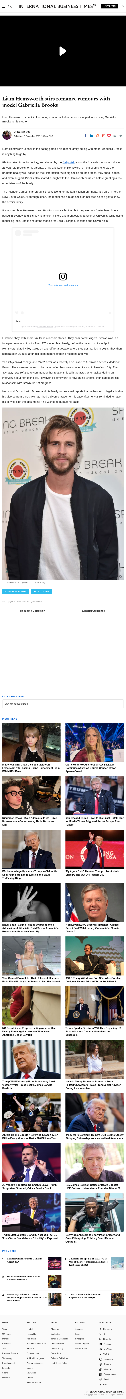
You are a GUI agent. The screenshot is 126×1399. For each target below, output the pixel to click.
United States (81, 1348)
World (4, 1329)
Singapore (79, 1339)
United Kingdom (82, 1344)
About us (55, 1329)
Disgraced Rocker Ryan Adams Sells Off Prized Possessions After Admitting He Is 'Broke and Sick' (29, 821)
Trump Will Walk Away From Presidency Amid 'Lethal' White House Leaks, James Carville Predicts (28, 1085)
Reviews (6, 1378)
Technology (7, 1358)
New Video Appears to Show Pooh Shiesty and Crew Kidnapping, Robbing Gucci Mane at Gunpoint (92, 1238)
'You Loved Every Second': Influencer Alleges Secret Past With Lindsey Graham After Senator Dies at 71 (92, 928)
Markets (6, 1339)
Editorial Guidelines (93, 611)
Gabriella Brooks (45, 326)
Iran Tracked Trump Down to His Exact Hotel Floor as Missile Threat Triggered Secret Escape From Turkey (94, 821)
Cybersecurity (33, 1353)
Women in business (35, 1363)
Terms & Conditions (59, 1339)
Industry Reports (34, 1382)
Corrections (56, 1353)
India (77, 1334)
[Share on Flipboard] (103, 135)
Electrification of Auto (36, 1344)
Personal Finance (10, 1353)
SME (4, 1348)
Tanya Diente (23, 131)
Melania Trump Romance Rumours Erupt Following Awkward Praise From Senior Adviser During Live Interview (93, 1085)
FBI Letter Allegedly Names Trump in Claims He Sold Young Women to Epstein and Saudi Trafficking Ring (29, 874)
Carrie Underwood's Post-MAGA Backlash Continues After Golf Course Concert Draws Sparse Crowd (90, 768)
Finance (30, 1348)
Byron (18, 321)
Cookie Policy (57, 1348)
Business (6, 1344)
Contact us (56, 1334)
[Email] (115, 135)
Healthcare (31, 1339)
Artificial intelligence (35, 1358)
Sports (5, 1373)
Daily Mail (69, 162)
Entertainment (8, 1363)
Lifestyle (6, 1368)
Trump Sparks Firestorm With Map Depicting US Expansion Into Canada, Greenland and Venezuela (93, 1031)
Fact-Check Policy (59, 1363)
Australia (79, 1329)
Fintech (30, 1378)
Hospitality (31, 1334)
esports (30, 1368)
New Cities (31, 1373)
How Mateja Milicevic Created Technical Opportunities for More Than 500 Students (27, 1297)
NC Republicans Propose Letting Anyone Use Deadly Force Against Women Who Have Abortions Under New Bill (29, 1031)
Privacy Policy (57, 1344)
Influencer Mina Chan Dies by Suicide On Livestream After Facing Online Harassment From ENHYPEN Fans (31, 768)
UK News (6, 1334)
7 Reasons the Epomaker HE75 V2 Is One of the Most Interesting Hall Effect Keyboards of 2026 (88, 1261)
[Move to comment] (121, 135)
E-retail (30, 1329)
